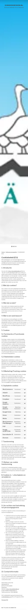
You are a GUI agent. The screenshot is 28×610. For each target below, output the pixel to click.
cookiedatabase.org (6, 596)
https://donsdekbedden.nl (14, 271)
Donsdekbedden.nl (14, 5)
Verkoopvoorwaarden (11, 252)
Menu (15, 246)
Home (3, 252)
